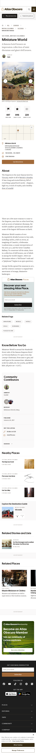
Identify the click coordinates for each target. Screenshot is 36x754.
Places (4, 705)
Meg (17, 410)
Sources (7, 443)
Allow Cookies (18, 745)
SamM (6, 395)
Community (7, 723)
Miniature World (9, 410)
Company (6, 730)
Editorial (6, 711)
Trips (4, 717)
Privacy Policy (12, 309)
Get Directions (18, 162)
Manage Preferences (18, 750)
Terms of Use (21, 309)
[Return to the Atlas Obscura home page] (12, 9)
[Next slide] (31, 81)
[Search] (29, 9)
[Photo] (29, 464)
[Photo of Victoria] (7, 512)
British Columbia (26, 178)
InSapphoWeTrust (22, 101)
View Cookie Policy (18, 741)
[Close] (33, 735)
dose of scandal (7, 188)
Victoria (5, 178)
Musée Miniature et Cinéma (13, 591)
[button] (8, 109)
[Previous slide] (5, 81)
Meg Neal (17, 546)
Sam (8, 57)
